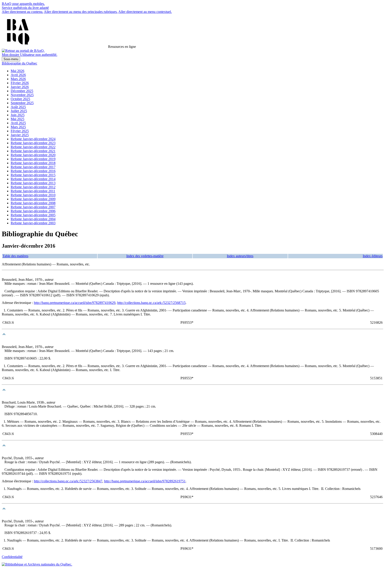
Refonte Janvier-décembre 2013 (33, 183)
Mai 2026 (17, 71)
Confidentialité (12, 557)
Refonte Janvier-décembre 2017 (33, 167)
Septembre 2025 (22, 103)
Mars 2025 (18, 127)
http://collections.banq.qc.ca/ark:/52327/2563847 (68, 481)
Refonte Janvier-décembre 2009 (33, 199)
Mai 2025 (17, 119)
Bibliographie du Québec (19, 63)
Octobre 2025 (20, 99)
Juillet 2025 (19, 111)
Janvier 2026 (20, 87)
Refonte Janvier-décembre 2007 (33, 207)
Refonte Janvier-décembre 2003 (33, 223)
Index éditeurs (373, 256)
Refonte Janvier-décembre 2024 (33, 139)
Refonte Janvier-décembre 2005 (33, 215)
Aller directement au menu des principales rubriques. (81, 12)
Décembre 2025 (22, 91)
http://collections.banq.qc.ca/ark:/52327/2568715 (151, 303)
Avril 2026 (18, 75)
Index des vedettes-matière (145, 256)
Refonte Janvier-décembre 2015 (33, 175)
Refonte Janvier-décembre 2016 (33, 171)
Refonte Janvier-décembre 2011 (33, 191)
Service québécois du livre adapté (25, 8)
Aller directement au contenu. (22, 12)
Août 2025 (18, 107)
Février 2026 (20, 83)
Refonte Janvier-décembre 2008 (33, 203)
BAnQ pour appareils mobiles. (23, 4)
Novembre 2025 (22, 95)
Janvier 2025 (20, 135)
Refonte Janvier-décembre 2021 (33, 151)
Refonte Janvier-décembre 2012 (33, 187)
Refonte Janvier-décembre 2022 (33, 147)
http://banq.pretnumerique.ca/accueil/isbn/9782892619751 (145, 481)
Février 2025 (20, 131)
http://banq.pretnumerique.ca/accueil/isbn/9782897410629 (74, 303)
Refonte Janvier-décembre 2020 (33, 155)
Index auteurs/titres (240, 256)
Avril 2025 (18, 123)
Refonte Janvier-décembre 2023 (33, 143)
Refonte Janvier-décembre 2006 (33, 211)
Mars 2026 (18, 79)
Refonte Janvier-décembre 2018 (33, 163)
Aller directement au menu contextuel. (145, 12)
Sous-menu (11, 59)
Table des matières (15, 256)
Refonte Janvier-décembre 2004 (33, 219)
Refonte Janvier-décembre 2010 (33, 195)
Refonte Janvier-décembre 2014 (33, 179)
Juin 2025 (18, 115)
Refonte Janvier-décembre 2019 (33, 159)
